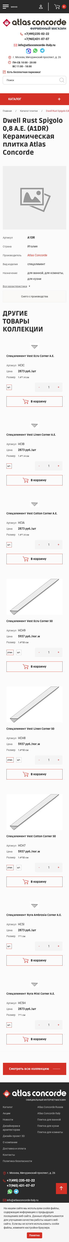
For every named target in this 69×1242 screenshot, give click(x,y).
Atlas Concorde (37, 255)
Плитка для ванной (49, 1119)
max (27, 51)
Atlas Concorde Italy (48, 1113)
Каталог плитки (29, 111)
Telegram (41, 51)
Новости (8, 1119)
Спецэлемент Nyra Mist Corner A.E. (30, 993)
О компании (10, 1142)
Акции (6, 1113)
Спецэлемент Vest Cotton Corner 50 (31, 836)
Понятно (34, 1235)
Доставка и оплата (14, 1148)
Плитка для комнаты (50, 1132)
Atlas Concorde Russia (50, 1107)
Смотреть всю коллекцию (29, 1069)
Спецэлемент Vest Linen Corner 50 (30, 728)
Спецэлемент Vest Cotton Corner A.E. (31, 513)
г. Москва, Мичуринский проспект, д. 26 (37, 57)
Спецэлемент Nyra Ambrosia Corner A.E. (33, 915)
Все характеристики (15, 286)
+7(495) (36, 34)
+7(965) (36, 39)
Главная (7, 111)
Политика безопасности (17, 1161)
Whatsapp (34, 51)
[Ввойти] (41, 6)
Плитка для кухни (48, 1125)
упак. (10, 652)
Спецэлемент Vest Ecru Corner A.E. (30, 356)
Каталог (8, 1107)
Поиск (61, 80)
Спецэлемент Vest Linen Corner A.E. (31, 434)
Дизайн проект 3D (14, 1136)
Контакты (9, 1154)
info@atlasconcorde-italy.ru (36, 45)
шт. (9, 387)
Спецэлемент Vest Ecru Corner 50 (29, 621)
